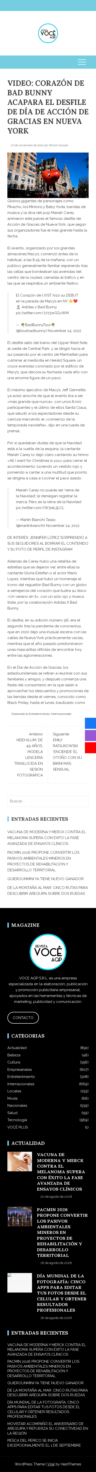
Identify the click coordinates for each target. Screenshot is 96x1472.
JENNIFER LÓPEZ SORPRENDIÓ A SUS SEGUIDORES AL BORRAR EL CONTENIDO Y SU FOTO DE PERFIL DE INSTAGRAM (47, 543)
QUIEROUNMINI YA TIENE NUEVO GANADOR (45, 879)
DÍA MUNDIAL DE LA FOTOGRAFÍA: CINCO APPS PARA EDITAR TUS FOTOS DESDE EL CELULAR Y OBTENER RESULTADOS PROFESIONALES (62, 1293)
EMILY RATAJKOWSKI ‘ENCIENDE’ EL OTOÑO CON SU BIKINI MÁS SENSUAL (67, 752)
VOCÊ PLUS (17, 1127)
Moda (12, 1098)
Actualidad (17, 1048)
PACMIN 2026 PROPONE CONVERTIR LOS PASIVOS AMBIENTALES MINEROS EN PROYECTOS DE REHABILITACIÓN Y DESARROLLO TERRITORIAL (62, 1232)
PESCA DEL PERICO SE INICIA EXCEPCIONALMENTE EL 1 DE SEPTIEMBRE (44, 1443)
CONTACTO (23, 1018)
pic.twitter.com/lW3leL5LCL (40, 508)
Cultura (13, 1062)
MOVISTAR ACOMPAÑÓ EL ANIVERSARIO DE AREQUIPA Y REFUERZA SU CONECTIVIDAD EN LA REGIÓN (47, 1429)
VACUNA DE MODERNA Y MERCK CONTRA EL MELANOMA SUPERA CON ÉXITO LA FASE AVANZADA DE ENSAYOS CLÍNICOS (46, 838)
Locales (14, 1091)
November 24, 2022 (64, 331)
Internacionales (61, 714)
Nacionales (17, 1105)
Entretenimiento (39, 714)
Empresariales (19, 1069)
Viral (51, 1464)
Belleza (13, 1055)
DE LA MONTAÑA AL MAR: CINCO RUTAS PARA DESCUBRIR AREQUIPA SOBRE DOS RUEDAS (47, 1392)
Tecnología (17, 1120)
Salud (12, 1113)
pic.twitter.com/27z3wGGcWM (42, 313)
